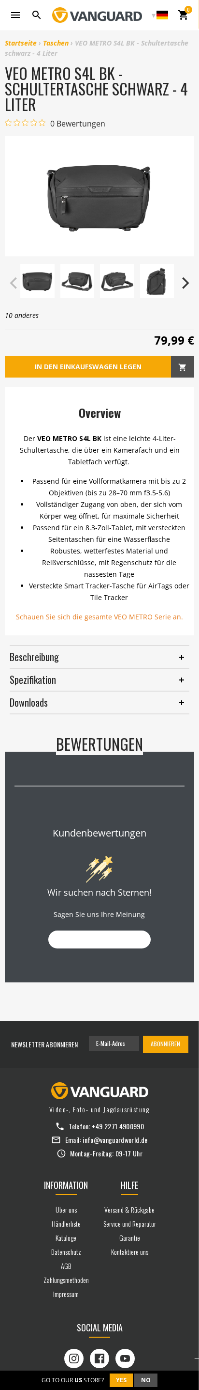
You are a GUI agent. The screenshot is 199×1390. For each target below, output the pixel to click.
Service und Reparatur (129, 1223)
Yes (121, 1380)
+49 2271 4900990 (118, 1126)
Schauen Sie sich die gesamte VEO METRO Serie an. (99, 616)
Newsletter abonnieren (44, 1044)
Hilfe (129, 1185)
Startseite (21, 42)
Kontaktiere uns (129, 1252)
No (146, 1380)
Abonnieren (165, 1043)
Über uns (66, 1209)
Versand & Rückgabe (129, 1209)
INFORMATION (66, 1185)
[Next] (184, 283)
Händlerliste (66, 1223)
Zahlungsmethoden (66, 1280)
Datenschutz (66, 1252)
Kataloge (66, 1237)
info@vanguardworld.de (115, 1140)
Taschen (56, 42)
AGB (66, 1266)
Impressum (66, 1294)
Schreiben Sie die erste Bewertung (99, 939)
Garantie (129, 1237)
